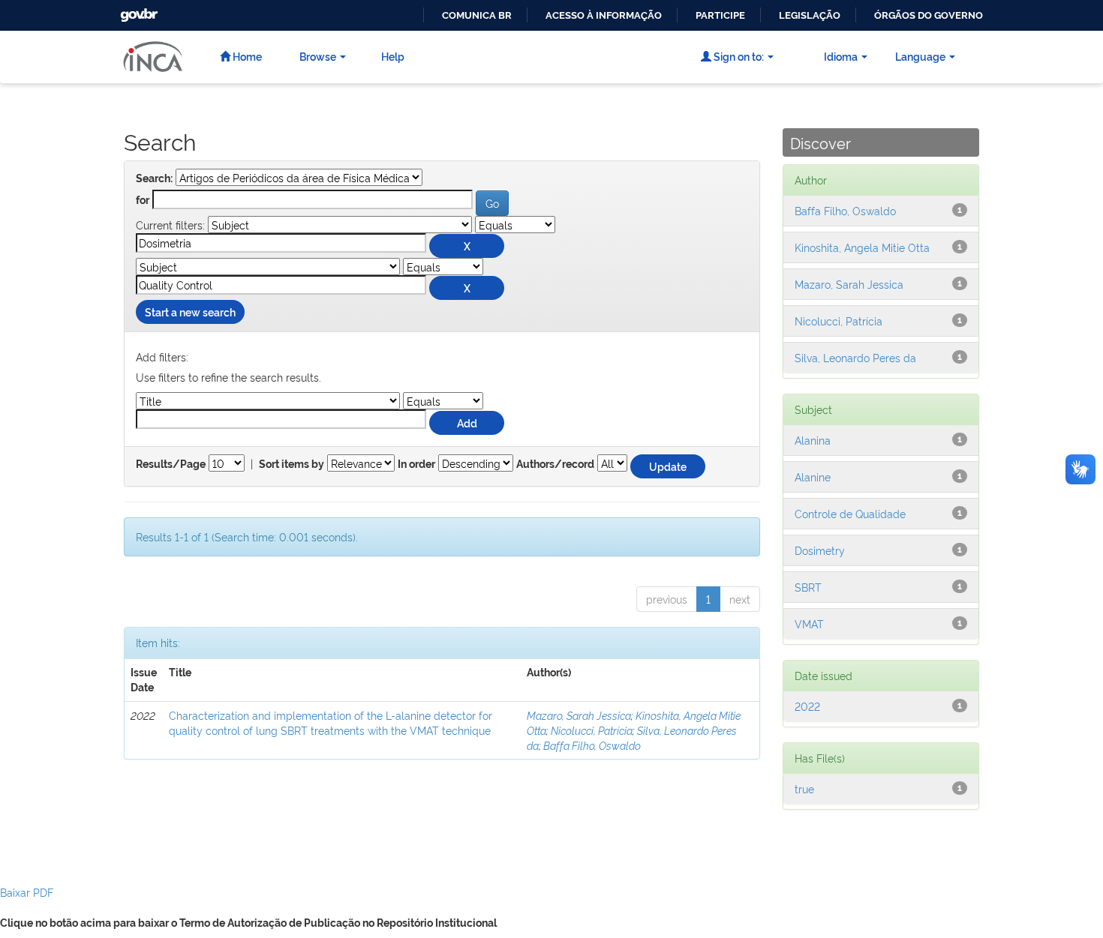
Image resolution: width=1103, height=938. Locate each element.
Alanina (813, 440)
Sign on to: (737, 56)
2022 (807, 706)
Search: (154, 178)
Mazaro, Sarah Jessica (579, 715)
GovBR (137, 10)
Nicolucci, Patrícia (592, 730)
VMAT (809, 623)
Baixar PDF (26, 892)
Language (920, 56)
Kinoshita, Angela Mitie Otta (862, 247)
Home (246, 56)
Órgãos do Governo (928, 15)
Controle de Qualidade (850, 513)
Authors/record (555, 464)
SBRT (808, 587)
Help (392, 56)
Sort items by (291, 464)
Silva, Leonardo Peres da (855, 357)
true (804, 788)
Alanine (813, 476)
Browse (317, 56)
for (142, 200)
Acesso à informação (603, 15)
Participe (720, 15)
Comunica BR (477, 15)
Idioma (841, 56)
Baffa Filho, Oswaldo (592, 745)
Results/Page (171, 464)
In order (416, 464)
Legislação (809, 15)
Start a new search (190, 311)
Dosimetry (820, 550)
